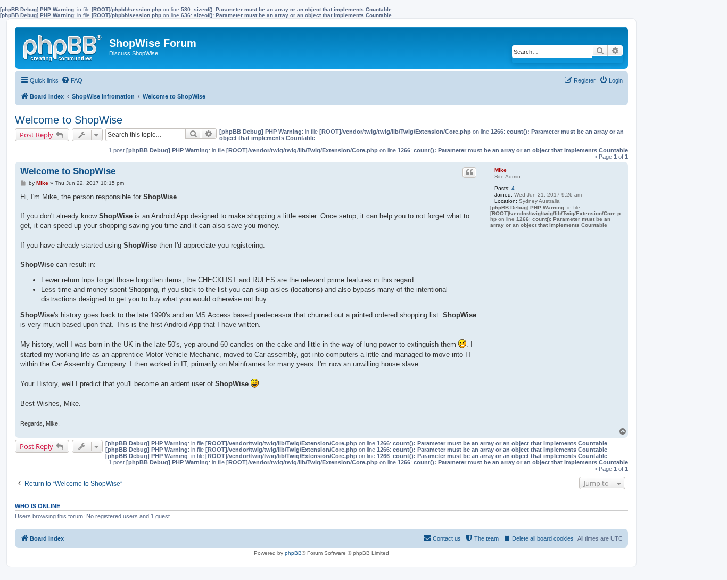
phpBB (293, 553)
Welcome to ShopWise (68, 120)
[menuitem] (71, 80)
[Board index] (63, 45)
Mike (500, 170)
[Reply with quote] (469, 172)
